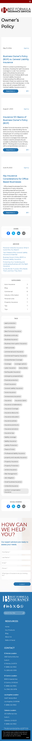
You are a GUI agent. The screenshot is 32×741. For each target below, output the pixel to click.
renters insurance (11, 470)
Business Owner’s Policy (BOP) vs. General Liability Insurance (16, 59)
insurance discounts (11, 413)
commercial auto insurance (14, 352)
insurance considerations (13, 404)
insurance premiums (12, 425)
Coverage (8, 364)
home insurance (10, 392)
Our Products (10, 630)
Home (7, 627)
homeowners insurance (13, 396)
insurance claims (20, 400)
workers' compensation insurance (12, 491)
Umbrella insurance (11, 486)
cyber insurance (10, 368)
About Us (8, 637)
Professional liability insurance (15, 453)
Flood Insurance (10, 384)
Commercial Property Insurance (15, 356)
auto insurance (10, 327)
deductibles (23, 368)
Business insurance (11, 339)
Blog (6, 633)
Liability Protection (11, 445)
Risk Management (11, 474)
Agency (26, 48)
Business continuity (11, 335)
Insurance (8, 400)
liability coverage (10, 437)
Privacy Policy (20, 730)
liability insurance (10, 441)
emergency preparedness (13, 376)
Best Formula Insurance (13, 331)
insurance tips (9, 433)
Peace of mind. (10, 449)
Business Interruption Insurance (16, 343)
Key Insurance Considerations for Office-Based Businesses (16, 179)
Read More (10, 91)
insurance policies (11, 421)
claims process (9, 347)
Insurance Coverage (11, 408)
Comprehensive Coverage (13, 360)
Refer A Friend (10, 640)
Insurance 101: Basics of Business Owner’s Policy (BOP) (15, 120)
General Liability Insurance (14, 388)
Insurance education (12, 417)
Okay (27, 737)
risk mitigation (9, 478)
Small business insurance (13, 482)
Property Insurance (11, 461)
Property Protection (11, 465)
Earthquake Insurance (12, 372)
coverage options (20, 364)
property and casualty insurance (16, 457)
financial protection (11, 380)
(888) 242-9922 (11, 667)
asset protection (10, 323)
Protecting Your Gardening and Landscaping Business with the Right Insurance (15, 264)
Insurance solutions (11, 429)
